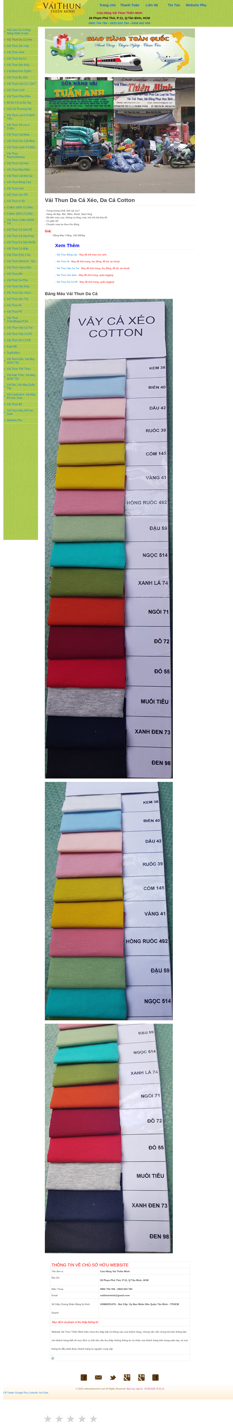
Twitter (10, 1392)
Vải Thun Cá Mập (17, 248)
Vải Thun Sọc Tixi (17, 299)
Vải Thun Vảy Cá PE (19, 333)
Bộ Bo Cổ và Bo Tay (19, 102)
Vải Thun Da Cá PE (19, 340)
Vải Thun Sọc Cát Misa (21, 140)
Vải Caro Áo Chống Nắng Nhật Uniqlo (19, 31)
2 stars (59, 1418)
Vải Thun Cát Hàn (18, 163)
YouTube (43, 1392)
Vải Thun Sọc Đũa (18, 64)
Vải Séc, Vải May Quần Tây (21, 386)
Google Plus (21, 1392)
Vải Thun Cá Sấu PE (19, 229)
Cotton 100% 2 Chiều (20, 213)
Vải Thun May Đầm (18, 169)
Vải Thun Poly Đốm (19, 96)
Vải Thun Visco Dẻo (19, 267)
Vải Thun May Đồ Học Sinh (20, 412)
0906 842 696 (141, 23)
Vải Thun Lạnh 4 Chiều (21, 147)
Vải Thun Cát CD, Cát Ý (21, 83)
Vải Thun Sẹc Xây (18, 45)
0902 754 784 (98, 23)
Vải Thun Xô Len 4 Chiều (18, 126)
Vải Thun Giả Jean (18, 286)
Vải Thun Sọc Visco (19, 292)
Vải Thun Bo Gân (17, 77)
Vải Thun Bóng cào (67, 254)
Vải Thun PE (14, 311)
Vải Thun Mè (14, 273)
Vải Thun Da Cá (16, 58)
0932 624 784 (119, 23)
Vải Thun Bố (14, 404)
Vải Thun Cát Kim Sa (19, 175)
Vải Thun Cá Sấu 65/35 (21, 242)
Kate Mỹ (12, 346)
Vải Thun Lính (15, 188)
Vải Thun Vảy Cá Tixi (20, 327)
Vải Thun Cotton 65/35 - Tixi (21, 222)
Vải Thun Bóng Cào (19, 182)
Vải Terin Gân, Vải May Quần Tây (21, 361)
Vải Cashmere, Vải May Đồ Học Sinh (21, 396)
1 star (48, 1418)
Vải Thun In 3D (16, 201)
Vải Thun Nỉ (14, 305)
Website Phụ (14, 420)
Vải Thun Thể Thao (18, 368)
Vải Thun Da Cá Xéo (19, 39)
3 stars (71, 1418)
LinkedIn (33, 1392)
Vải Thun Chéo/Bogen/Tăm (17, 319)
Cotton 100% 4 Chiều (20, 207)
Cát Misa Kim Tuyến (19, 71)
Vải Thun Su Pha (17, 280)
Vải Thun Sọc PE (17, 194)
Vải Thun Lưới (16, 90)
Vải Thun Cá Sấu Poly (20, 236)
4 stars (82, 1418)
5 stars (94, 1418)
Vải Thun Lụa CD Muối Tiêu (21, 117)
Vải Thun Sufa (15, 52)
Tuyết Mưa (13, 352)
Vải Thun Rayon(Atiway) (16, 155)
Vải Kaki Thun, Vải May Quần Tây (21, 377)
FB (4, 1392)
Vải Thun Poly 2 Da (19, 254)
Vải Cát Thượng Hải (19, 108)
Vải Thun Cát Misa (18, 134)
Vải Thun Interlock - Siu (21, 261)
